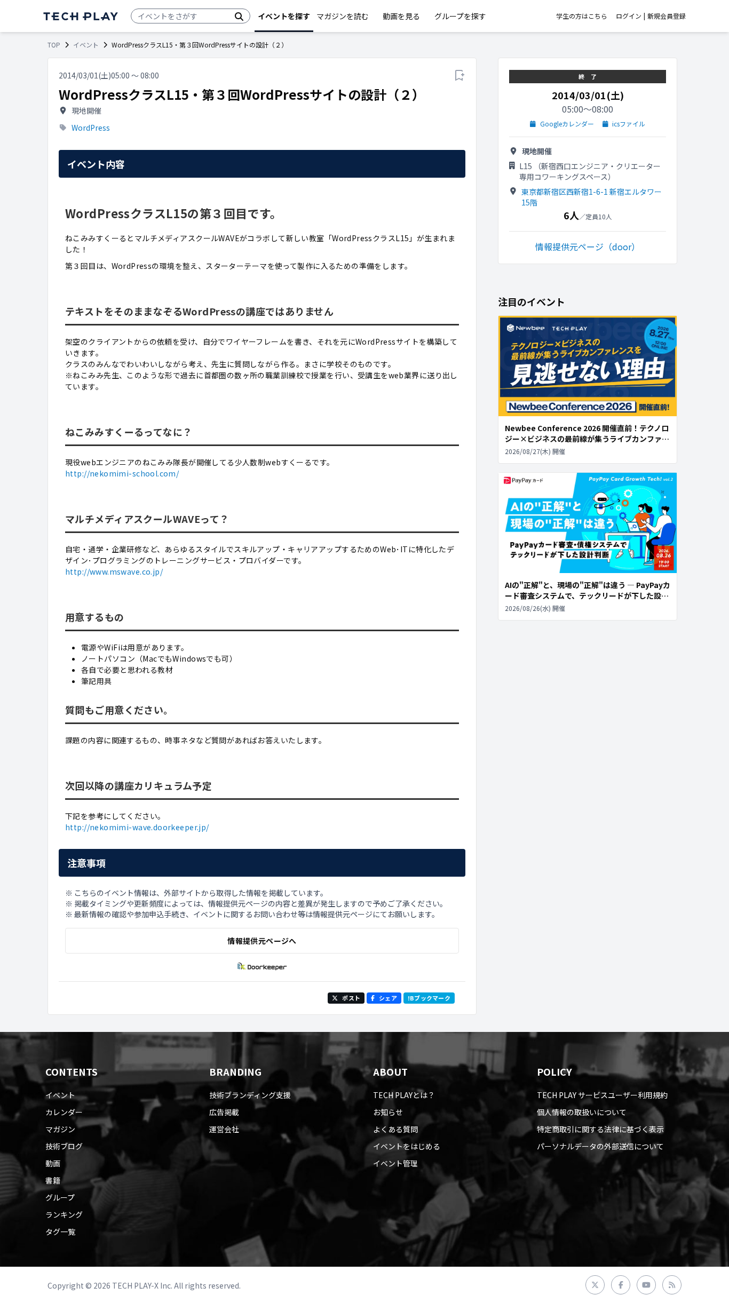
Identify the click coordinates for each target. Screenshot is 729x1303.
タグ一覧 (60, 1231)
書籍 (52, 1180)
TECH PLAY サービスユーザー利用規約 (602, 1095)
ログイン (628, 16)
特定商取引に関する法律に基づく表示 (600, 1129)
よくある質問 (395, 1129)
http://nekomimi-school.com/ (122, 473)
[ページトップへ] (80, 16)
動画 (52, 1163)
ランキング (64, 1214)
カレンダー (64, 1112)
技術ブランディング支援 (250, 1095)
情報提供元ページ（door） (587, 246)
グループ (60, 1197)
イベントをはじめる (406, 1146)
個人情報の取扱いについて (582, 1112)
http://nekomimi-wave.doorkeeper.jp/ (137, 827)
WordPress (91, 127)
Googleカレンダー (567, 124)
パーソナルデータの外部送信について (600, 1146)
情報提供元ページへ (261, 940)
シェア (388, 998)
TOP (53, 45)
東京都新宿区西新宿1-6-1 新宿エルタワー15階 (591, 197)
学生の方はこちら (581, 16)
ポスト (351, 998)
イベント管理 (395, 1163)
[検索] (239, 16)
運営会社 (224, 1129)
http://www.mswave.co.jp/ (114, 571)
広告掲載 (224, 1112)
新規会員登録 (666, 16)
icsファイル (628, 124)
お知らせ (388, 1112)
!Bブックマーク (429, 998)
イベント (86, 45)
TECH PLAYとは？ (404, 1095)
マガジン (60, 1129)
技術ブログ (64, 1146)
